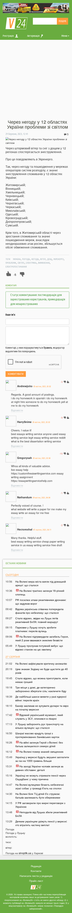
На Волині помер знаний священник (41, 751)
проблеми (11, 262)
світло (21, 262)
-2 (62, 525)
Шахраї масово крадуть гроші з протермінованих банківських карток (37, 735)
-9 (62, 417)
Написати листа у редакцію (36, 876)
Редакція (36, 866)
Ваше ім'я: (11, 314)
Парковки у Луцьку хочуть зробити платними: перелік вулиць (35, 629)
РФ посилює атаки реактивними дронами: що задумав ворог (40, 601)
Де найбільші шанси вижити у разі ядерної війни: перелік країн (40, 698)
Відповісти (17, 410)
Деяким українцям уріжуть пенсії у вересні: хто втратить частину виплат (41, 823)
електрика (31, 262)
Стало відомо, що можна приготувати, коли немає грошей (41, 680)
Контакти (36, 871)
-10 (61, 453)
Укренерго (58, 259)
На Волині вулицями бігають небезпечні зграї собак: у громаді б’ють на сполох (39, 786)
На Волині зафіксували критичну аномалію (41, 663)
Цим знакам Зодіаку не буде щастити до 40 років (41, 670)
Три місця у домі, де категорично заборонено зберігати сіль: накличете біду (40, 689)
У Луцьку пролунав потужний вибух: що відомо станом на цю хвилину (39, 647)
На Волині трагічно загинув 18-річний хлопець (39, 592)
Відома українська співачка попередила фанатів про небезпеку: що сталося (39, 610)
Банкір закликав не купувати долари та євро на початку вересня (41, 707)
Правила (48, 347)
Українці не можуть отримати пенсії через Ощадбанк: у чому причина (40, 777)
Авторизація (33, 35)
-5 (15, 275)
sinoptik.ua (25, 853)
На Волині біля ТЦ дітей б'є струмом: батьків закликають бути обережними (37, 795)
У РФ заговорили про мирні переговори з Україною (40, 804)
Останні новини (16, 563)
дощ (49, 259)
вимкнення (44, 262)
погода (26, 259)
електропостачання (16, 266)
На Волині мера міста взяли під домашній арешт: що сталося (40, 583)
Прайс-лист (36, 881)
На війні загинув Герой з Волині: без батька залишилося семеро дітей (39, 744)
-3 (62, 382)
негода (35, 259)
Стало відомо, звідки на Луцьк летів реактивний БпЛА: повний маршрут (36, 620)
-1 (62, 493)
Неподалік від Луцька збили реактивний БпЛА (41, 814)
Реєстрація (8, 35)
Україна (17, 259)
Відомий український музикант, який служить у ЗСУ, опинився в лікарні (39, 716)
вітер (43, 259)
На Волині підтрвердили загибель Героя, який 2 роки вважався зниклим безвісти (42, 638)
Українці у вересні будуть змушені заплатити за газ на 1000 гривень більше (42, 759)
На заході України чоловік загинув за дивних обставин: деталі (39, 768)
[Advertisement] (36, 80)
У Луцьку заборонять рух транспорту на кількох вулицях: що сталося (39, 726)
